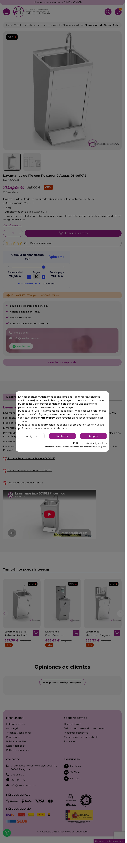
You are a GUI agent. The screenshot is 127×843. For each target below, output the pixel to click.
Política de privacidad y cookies (90, 443)
